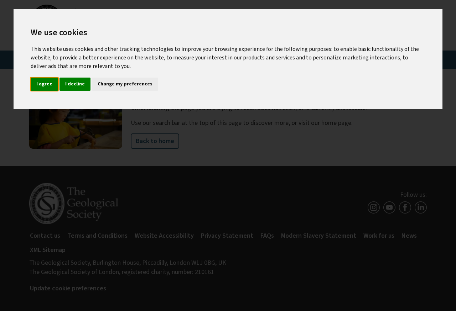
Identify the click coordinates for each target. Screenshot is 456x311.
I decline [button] (75, 84)
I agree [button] (44, 84)
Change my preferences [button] (125, 84)
